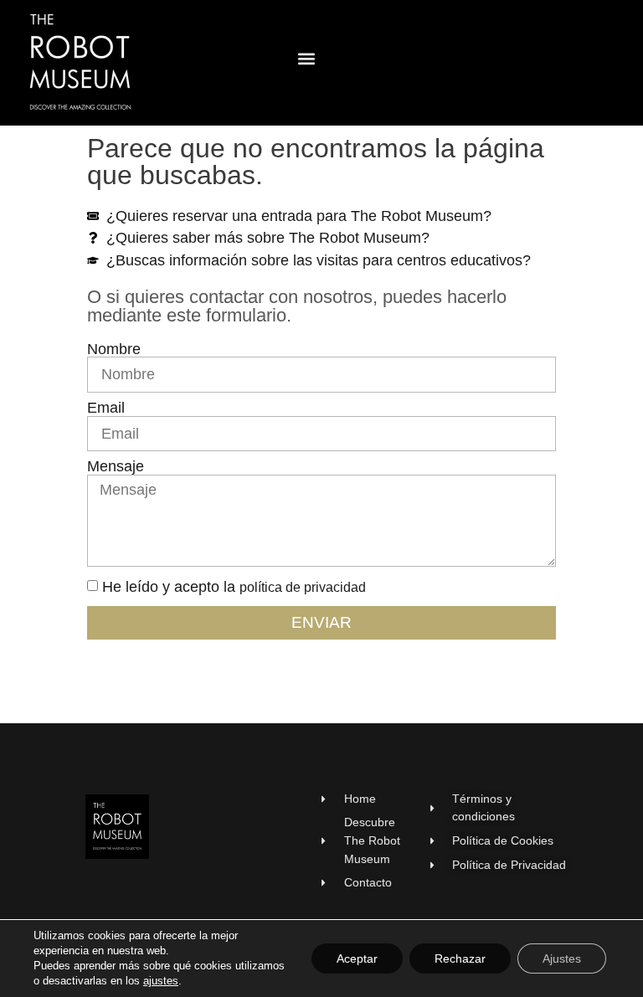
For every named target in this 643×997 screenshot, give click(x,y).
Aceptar (357, 958)
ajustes (160, 980)
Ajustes (562, 958)
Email (106, 408)
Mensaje (115, 467)
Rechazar (460, 958)
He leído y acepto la (234, 586)
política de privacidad (302, 587)
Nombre (114, 349)
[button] (306, 59)
